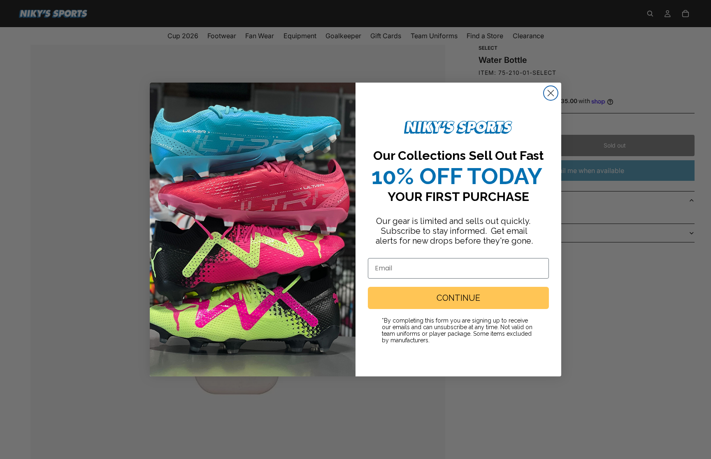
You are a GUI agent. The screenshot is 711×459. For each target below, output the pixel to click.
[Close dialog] (551, 93)
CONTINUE (458, 298)
